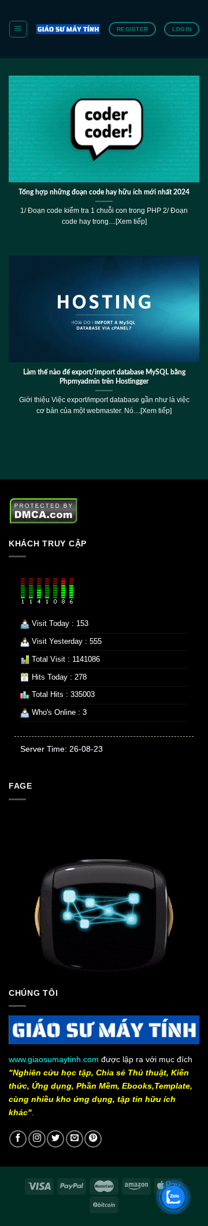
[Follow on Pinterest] (93, 1139)
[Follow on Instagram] (37, 1139)
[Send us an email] (74, 1139)
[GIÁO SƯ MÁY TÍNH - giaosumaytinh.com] (68, 29)
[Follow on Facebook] (18, 1139)
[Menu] (18, 29)
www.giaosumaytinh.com (54, 1059)
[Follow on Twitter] (55, 1139)
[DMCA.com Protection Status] (44, 510)
